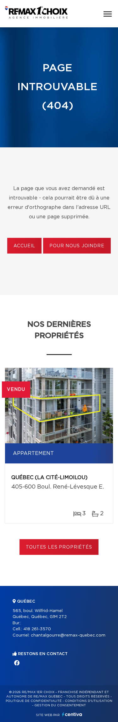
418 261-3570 (37, 629)
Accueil (24, 246)
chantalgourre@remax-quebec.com (68, 635)
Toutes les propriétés (59, 547)
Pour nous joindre (76, 246)
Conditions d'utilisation (88, 701)
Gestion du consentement (60, 705)
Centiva (72, 714)
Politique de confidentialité (34, 701)
